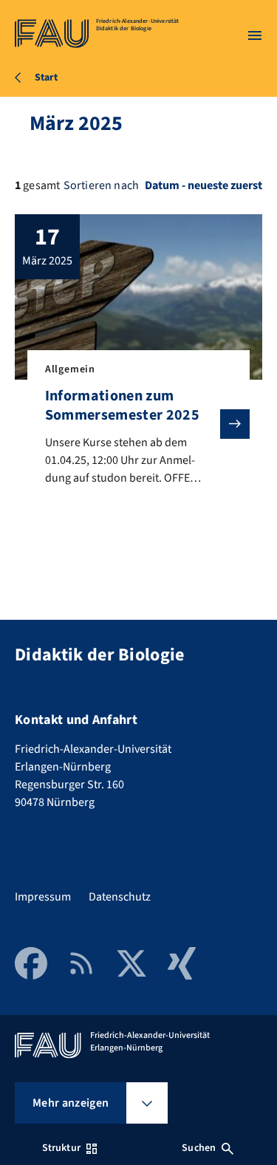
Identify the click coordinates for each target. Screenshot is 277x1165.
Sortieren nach (101, 185)
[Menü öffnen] (255, 35)
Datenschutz (120, 897)
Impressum (43, 897)
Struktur (61, 1148)
